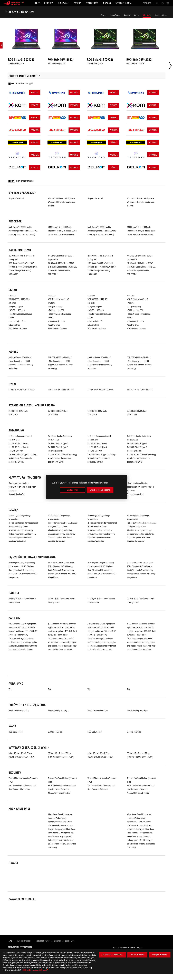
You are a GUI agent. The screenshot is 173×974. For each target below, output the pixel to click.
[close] (123, 478)
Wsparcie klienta (161, 15)
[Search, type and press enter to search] (157, 3)
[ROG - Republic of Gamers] (14, 3)
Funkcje (104, 15)
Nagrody (127, 15)
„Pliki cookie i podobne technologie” (35, 970)
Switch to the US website (100, 490)
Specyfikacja (115, 15)
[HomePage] (10, 941)
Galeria (136, 15)
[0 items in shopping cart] (167, 3)
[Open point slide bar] (1, 45)
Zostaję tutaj (72, 490)
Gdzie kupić (147, 15)
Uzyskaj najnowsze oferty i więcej (127, 948)
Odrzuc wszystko (137, 954)
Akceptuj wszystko (159, 954)
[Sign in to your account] (162, 3)
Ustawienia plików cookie (112, 954)
